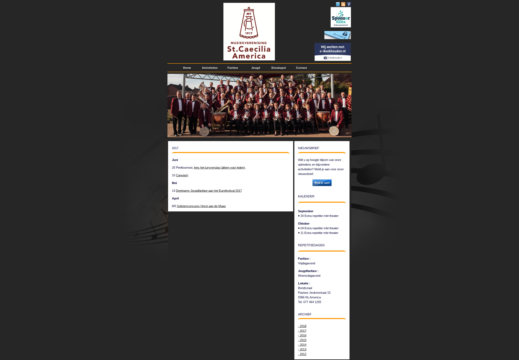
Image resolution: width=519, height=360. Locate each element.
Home (187, 67)
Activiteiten (210, 67)
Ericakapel (278, 67)
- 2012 (302, 354)
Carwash (182, 175)
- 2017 (302, 330)
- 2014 (302, 344)
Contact (301, 67)
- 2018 (302, 326)
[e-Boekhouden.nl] (332, 60)
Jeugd (255, 67)
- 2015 (302, 340)
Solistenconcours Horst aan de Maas (201, 206)
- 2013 (302, 349)
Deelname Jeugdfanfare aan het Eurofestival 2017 (209, 190)
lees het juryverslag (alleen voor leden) (219, 167)
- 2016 (302, 335)
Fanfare (232, 67)
